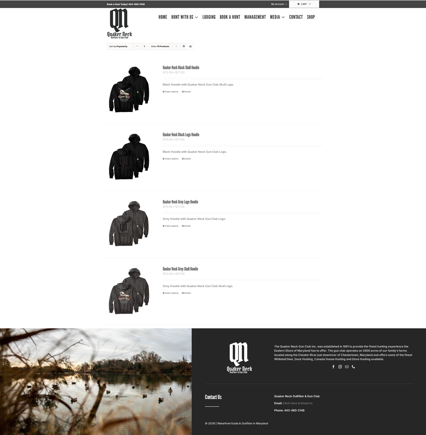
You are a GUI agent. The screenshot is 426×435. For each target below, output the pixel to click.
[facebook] (333, 366)
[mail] (346, 366)
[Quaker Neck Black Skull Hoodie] (129, 90)
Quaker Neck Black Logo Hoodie (181, 134)
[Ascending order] (144, 46)
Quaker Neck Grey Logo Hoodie (180, 201)
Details (187, 91)
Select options (172, 91)
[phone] (353, 366)
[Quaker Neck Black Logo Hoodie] (129, 157)
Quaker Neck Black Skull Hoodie (181, 67)
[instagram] (340, 366)
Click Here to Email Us (298, 403)
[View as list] (190, 46)
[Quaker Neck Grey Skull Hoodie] (129, 291)
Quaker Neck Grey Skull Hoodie (180, 268)
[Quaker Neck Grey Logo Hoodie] (129, 224)
